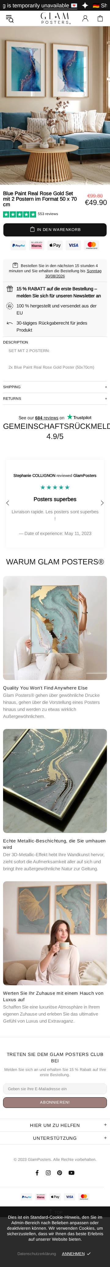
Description (15, 342)
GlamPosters (55, 18)
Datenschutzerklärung (36, 1253)
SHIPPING (11, 387)
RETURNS (12, 398)
